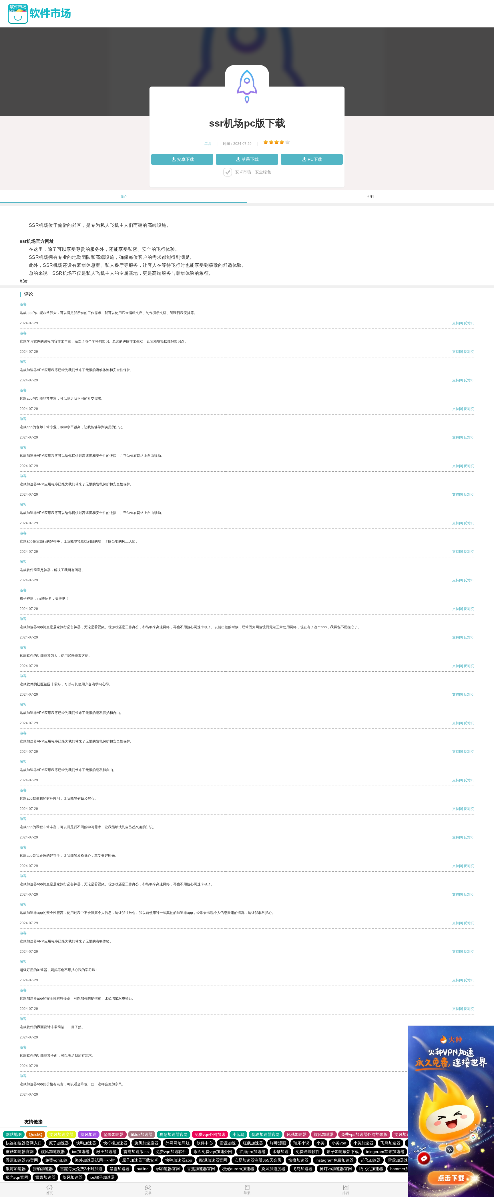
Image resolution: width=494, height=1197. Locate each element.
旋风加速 (89, 1134)
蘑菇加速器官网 (20, 1151)
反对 (467, 323)
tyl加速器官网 (168, 1168)
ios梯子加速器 (102, 1177)
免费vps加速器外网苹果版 (364, 1134)
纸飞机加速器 (371, 1168)
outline (143, 1168)
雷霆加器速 (398, 1160)
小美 (320, 1143)
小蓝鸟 (238, 1134)
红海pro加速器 (252, 1151)
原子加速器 (59, 1143)
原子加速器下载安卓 (140, 1160)
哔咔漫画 (278, 1143)
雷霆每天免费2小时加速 (81, 1168)
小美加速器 (363, 1143)
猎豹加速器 (43, 1168)
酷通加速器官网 (213, 1160)
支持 (455, 323)
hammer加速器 (403, 1168)
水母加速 (280, 1151)
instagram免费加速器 (335, 1160)
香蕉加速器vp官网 (22, 1160)
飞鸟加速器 (391, 1143)
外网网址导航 (178, 1143)
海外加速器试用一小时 (95, 1160)
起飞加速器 (371, 1160)
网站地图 (14, 1134)
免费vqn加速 (56, 1160)
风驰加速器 (297, 1134)
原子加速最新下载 (343, 1151)
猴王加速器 (106, 1151)
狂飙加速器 (253, 1143)
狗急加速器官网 (174, 1134)
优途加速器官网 (266, 1134)
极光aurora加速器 (238, 1168)
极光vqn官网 (17, 1177)
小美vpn (339, 1143)
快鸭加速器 (86, 1143)
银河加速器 (16, 1168)
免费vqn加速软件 (171, 1151)
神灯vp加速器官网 (336, 1168)
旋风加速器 (324, 1134)
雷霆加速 (228, 1143)
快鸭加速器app (178, 1160)
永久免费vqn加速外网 (213, 1151)
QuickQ (35, 1134)
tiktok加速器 (141, 1134)
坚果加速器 (114, 1134)
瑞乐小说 (301, 1143)
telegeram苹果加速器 (385, 1151)
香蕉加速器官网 (201, 1168)
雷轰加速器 (45, 1177)
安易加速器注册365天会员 (257, 1160)
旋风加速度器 (61, 1134)
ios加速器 (80, 1151)
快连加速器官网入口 (24, 1143)
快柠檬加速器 (115, 1143)
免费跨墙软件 (308, 1151)
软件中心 (205, 1143)
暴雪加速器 (119, 1168)
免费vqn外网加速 (210, 1134)
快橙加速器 (298, 1160)
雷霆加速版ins (136, 1151)
